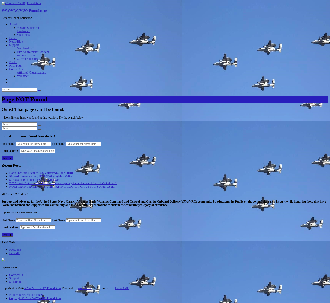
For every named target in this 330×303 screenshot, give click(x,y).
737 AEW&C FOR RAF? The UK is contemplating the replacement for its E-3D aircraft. (63, 183)
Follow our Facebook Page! (26, 294)
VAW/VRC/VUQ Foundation (24, 11)
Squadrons (23, 34)
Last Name (58, 143)
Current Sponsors (27, 58)
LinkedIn (14, 253)
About (13, 24)
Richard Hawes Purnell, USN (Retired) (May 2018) (40, 176)
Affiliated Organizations (31, 72)
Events (13, 38)
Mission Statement (28, 27)
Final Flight (16, 65)
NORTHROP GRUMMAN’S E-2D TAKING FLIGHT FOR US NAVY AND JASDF (62, 186)
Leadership (23, 31)
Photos (13, 62)
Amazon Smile (26, 55)
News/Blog (16, 41)
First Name (8, 143)
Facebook (15, 249)
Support (14, 45)
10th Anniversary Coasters (33, 51)
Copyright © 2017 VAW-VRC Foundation (35, 298)
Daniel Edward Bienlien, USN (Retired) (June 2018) (41, 173)
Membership (24, 48)
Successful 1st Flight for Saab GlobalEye (34, 179)
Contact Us (16, 69)
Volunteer (22, 76)
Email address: (11, 150)
